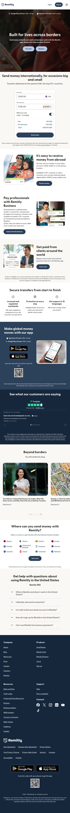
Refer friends (8, 722)
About (6, 647)
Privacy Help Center (29, 752)
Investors (7, 671)
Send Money (41, 647)
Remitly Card (41, 652)
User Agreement (9, 747)
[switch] (51, 114)
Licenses (52, 752)
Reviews (6, 675)
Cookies (19, 758)
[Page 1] (31, 514)
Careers (6, 666)
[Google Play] (18, 348)
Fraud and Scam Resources (14, 698)
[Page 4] (37, 514)
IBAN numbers (9, 712)
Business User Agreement (27, 747)
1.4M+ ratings (22, 14)
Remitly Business (42, 657)
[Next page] (41, 514)
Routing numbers (10, 708)
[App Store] (18, 356)
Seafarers (7, 726)
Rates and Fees (9, 689)
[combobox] (47, 107)
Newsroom (8, 657)
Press (5, 661)
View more (35, 558)
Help (38, 689)
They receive (20, 102)
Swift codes (8, 694)
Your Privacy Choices (11, 752)
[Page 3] (35, 514)
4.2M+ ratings (50, 14)
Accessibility (8, 758)
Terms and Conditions (44, 145)
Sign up (58, 4)
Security (43, 752)
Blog (5, 652)
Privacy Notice (45, 747)
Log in (50, 4)
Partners (7, 703)
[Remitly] (7, 4)
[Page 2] (33, 514)
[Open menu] (67, 5)
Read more (7, 504)
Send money (35, 135)
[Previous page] (29, 514)
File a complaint (42, 694)
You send (19, 92)
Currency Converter (11, 717)
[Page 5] (39, 514)
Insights (6, 731)
